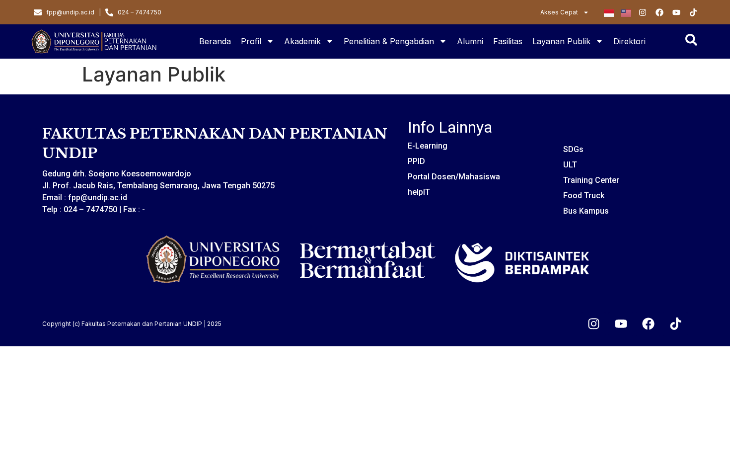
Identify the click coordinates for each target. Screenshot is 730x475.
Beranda (215, 41)
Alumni (470, 41)
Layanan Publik (561, 41)
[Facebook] (648, 324)
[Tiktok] (675, 324)
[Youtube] (620, 324)
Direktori (629, 41)
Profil (251, 41)
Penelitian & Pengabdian (389, 41)
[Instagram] (593, 324)
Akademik (302, 41)
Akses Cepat (559, 12)
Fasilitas (507, 41)
